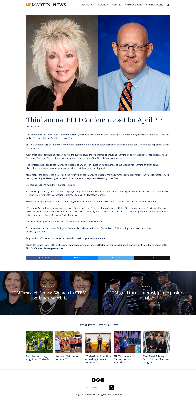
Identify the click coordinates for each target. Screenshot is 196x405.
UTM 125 (116, 4)
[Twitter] (98, 380)
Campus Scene (154, 4)
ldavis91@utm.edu (85, 228)
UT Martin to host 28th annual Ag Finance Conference (98, 359)
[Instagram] (102, 380)
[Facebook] (94, 380)
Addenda (102, 4)
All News (87, 4)
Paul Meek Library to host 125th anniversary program (156, 359)
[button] (111, 387)
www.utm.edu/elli (98, 238)
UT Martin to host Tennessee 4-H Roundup (124, 359)
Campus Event (133, 4)
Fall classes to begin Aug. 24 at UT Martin (38, 358)
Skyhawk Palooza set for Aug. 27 (67, 358)
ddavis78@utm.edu (35, 231)
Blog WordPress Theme (110, 394)
